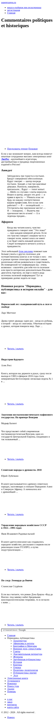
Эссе (15, 675)
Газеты (16, 651)
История (17, 662)
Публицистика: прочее (25, 673)
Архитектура (20, 640)
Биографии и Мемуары (25, 646)
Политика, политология (25, 670)
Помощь (11, 691)
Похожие (33, 148)
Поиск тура (13, 686)
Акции (10, 689)
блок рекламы (26, 251)
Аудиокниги (13, 681)
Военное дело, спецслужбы (27, 648)
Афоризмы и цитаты (23, 643)
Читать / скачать (15, 348)
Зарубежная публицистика (26, 659)
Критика (17, 665)
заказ (9, 702)
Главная (11, 635)
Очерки (17, 667)
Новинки (12, 683)
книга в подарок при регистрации (24, 7)
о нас (9, 699)
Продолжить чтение (17, 148)
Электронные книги (17, 678)
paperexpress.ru (8, 2)
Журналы (18, 656)
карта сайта (13, 707)
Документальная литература (27, 654)
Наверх (11, 717)
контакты (12, 704)
